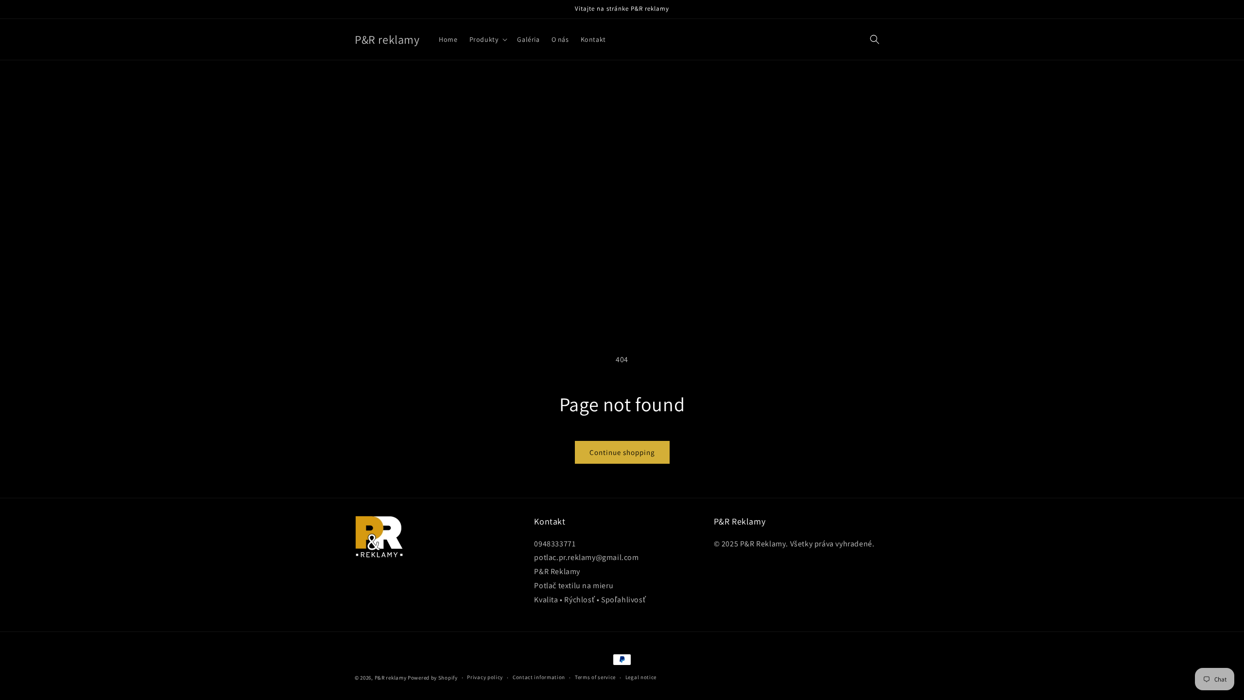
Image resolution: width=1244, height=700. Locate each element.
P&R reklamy (391, 677)
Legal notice (641, 677)
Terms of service (595, 677)
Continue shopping (622, 452)
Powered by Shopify (433, 677)
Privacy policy (485, 677)
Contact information (539, 677)
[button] (488, 39)
